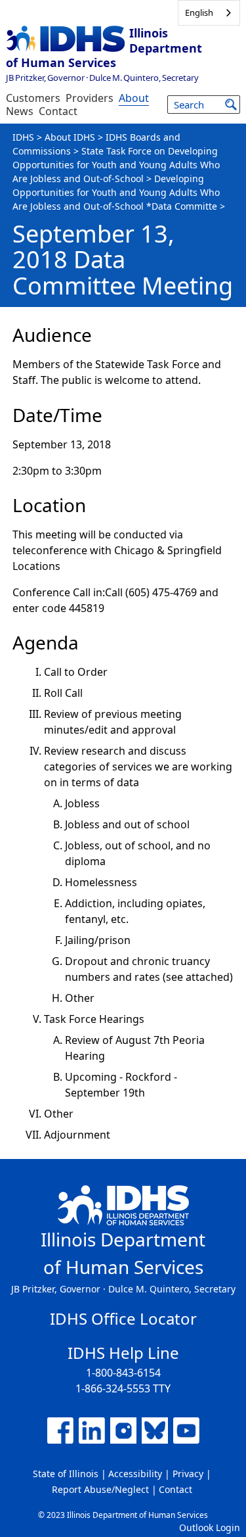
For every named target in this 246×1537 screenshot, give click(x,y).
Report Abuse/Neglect (100, 1489)
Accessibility (135, 1473)
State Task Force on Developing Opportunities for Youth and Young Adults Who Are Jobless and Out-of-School (116, 165)
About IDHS (70, 137)
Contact (58, 111)
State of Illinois (65, 1473)
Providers (89, 98)
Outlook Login (209, 1527)
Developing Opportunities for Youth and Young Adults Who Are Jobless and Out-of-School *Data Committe (116, 192)
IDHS (23, 137)
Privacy (188, 1473)
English (199, 12)
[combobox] (209, 13)
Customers (33, 98)
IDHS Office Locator (123, 1318)
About (134, 98)
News (19, 111)
